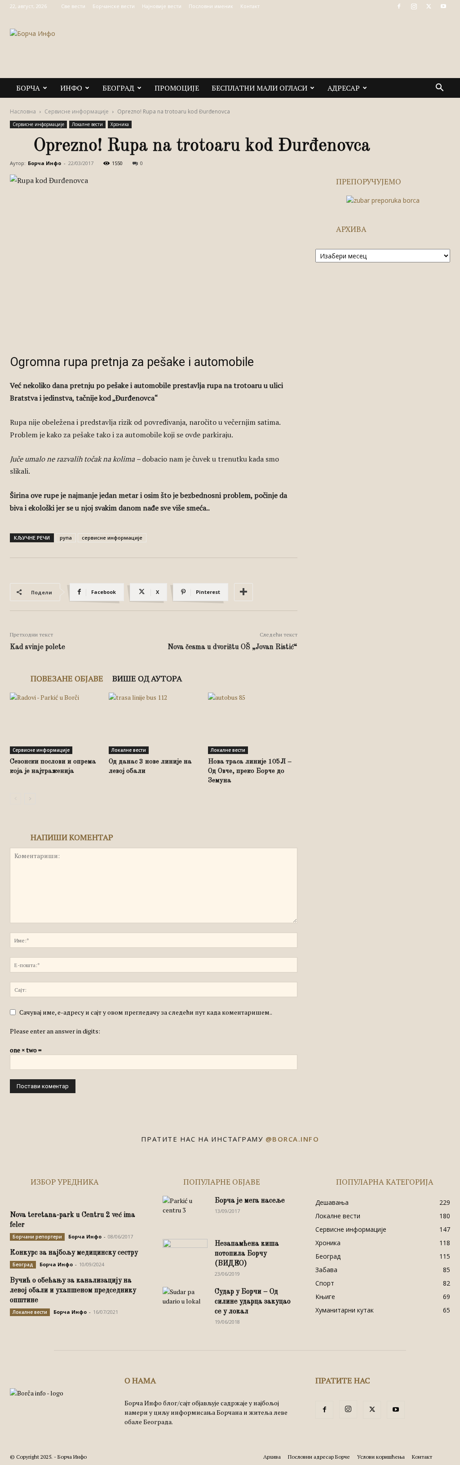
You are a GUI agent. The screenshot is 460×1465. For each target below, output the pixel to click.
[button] (439, 88)
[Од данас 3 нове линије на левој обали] (153, 723)
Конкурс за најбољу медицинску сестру (74, 1252)
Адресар (343, 88)
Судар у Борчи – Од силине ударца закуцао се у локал (253, 1301)
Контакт (250, 6)
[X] (428, 6)
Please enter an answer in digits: (55, 1031)
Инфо (71, 88)
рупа (66, 537)
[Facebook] (399, 6)
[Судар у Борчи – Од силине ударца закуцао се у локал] (185, 1302)
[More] (243, 592)
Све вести (73, 6)
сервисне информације (112, 537)
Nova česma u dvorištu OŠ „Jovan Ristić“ (232, 647)
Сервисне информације (76, 111)
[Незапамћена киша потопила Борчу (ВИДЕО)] (185, 1254)
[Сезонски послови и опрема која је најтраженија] (54, 723)
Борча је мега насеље (250, 1200)
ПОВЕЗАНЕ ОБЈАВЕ (67, 678)
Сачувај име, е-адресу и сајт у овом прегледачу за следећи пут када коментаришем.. (145, 1012)
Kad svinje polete (37, 647)
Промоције (177, 88)
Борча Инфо (44, 163)
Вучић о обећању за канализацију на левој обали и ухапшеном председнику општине (73, 1290)
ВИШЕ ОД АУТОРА (147, 678)
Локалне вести (87, 124)
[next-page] (29, 798)
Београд (118, 88)
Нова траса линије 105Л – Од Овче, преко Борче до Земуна (250, 771)
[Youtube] (443, 6)
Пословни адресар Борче (319, 1456)
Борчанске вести (114, 6)
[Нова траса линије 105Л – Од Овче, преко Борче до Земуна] (252, 723)
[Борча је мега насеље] (185, 1211)
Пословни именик (211, 6)
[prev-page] (15, 798)
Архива (272, 1456)
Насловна (23, 111)
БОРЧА (28, 88)
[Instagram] (413, 6)
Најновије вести (161, 6)
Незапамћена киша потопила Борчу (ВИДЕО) (247, 1253)
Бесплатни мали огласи (259, 88)
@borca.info (292, 1138)
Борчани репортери (37, 1237)
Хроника (120, 124)
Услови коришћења (381, 1456)
